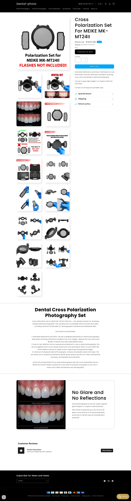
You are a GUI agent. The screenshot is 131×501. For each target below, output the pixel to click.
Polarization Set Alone (85, 52)
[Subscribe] (46, 481)
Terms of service (75, 496)
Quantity (77, 56)
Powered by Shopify (45, 496)
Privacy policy (65, 496)
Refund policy (56, 496)
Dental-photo (36, 496)
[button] (106, 4)
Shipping (77, 44)
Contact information (97, 496)
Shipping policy (86, 496)
